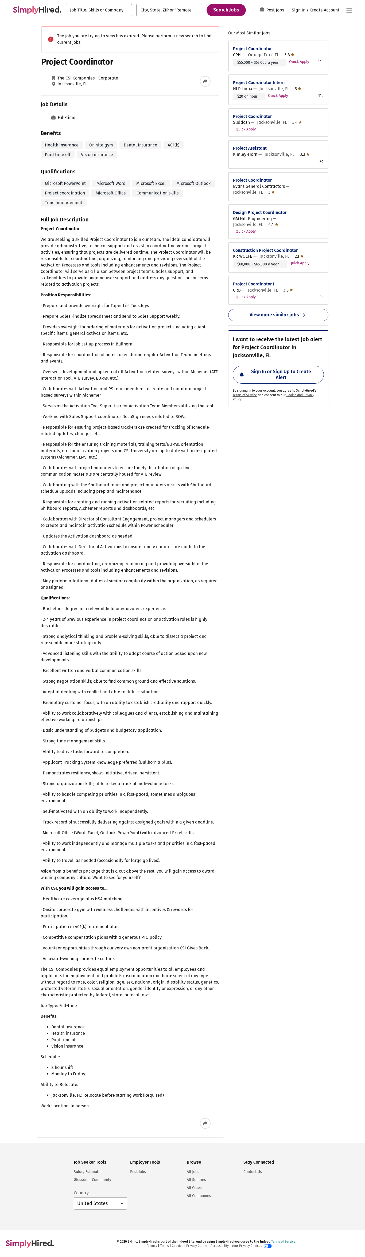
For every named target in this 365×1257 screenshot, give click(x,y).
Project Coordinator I (253, 284)
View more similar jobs (274, 315)
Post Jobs (275, 10)
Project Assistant (250, 148)
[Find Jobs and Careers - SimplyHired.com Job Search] (37, 10)
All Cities (194, 1188)
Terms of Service (245, 395)
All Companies (199, 1196)
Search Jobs (226, 10)
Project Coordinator (252, 48)
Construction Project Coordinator (265, 250)
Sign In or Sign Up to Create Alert (281, 374)
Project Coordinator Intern (259, 82)
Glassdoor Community (92, 1180)
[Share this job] (205, 81)
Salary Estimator (88, 1172)
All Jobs (193, 1172)
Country (81, 1192)
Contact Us (252, 1172)
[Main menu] (349, 10)
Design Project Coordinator (259, 212)
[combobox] (99, 10)
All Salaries (196, 1180)
